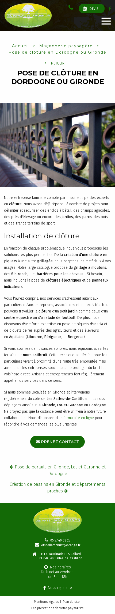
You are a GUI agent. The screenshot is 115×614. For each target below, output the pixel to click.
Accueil (20, 45)
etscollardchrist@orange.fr (60, 545)
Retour (57, 63)
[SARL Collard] (28, 16)
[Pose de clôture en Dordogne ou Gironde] (57, 146)
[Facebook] (110, 8)
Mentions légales (46, 602)
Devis (94, 9)
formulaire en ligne (78, 418)
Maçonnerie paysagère (66, 45)
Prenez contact (60, 441)
